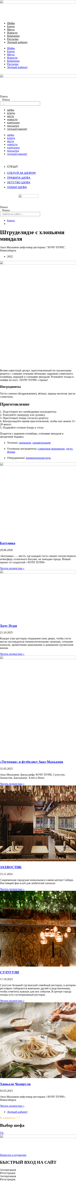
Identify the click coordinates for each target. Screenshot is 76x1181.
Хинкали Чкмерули (15, 1084)
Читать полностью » (12, 568)
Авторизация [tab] (8, 1169)
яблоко (11, 451)
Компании (13, 35)
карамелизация (42, 442)
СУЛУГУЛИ (9, 972)
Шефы (11, 23)
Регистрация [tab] (7, 1172)
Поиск (4, 96)
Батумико (7, 543)
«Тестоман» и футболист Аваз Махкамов (31, 762)
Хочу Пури (8, 626)
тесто (69, 448)
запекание (25, 442)
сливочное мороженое (51, 448)
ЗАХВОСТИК (11, 867)
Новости (12, 32)
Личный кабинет (17, 42)
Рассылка (12, 39)
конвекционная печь (38, 457)
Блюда (11, 26)
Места (10, 29)
